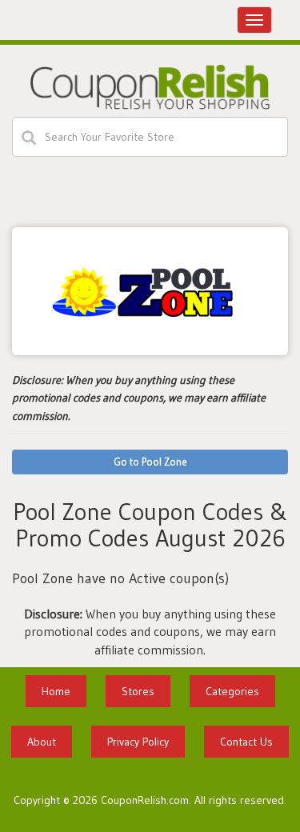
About (41, 741)
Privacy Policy (138, 741)
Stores (138, 691)
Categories (232, 691)
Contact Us (246, 741)
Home (56, 691)
